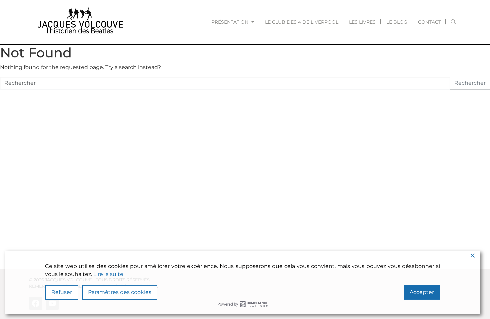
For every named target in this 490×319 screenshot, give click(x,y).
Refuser (61, 292)
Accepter (422, 292)
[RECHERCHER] (453, 22)
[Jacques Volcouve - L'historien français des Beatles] (79, 22)
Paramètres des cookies (119, 292)
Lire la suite (108, 274)
